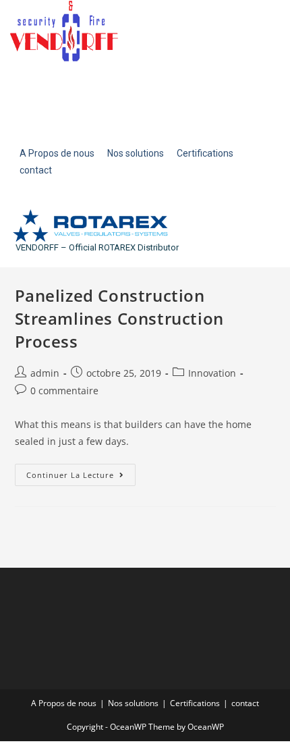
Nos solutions (133, 703)
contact (245, 703)
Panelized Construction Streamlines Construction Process (119, 318)
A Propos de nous (63, 703)
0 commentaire (64, 390)
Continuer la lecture (81, 472)
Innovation (212, 373)
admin (44, 373)
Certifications (195, 703)
